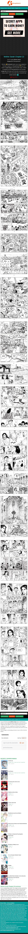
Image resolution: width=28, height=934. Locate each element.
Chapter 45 (10, 879)
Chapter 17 (10, 793)
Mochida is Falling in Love (13, 844)
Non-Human (10, 771)
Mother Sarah (11, 719)
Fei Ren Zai (10, 760)
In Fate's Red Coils (12, 802)
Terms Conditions (10, 903)
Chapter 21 (10, 804)
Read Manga (9, 904)
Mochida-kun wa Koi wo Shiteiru (14, 813)
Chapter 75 (10, 856)
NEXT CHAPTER (19, 14)
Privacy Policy (3, 903)
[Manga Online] (14, 3)
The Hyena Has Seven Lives (14, 781)
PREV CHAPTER (4, 14)
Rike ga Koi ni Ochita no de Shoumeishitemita (17, 823)
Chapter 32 (10, 837)
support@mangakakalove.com (12, 927)
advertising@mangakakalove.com (7, 930)
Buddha (9, 865)
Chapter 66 (10, 867)
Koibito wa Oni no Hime (13, 792)
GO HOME (12, 14)
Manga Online (4, 719)
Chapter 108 (11, 825)
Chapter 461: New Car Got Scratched (16, 762)
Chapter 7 (10, 783)
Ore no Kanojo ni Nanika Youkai (14, 855)
